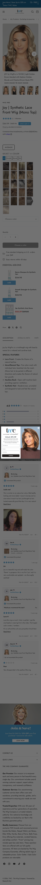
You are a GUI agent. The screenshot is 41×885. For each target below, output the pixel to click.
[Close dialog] (38, 428)
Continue (11, 455)
